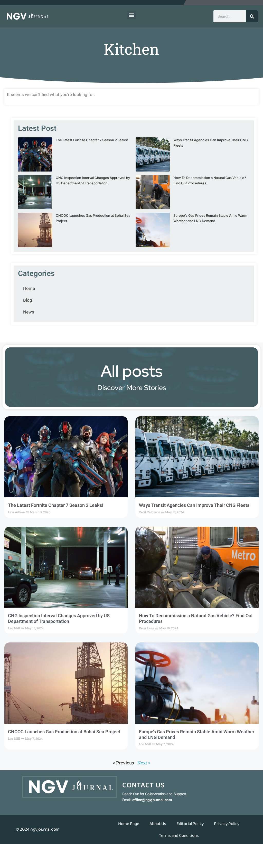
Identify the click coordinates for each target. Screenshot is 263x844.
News (28, 312)
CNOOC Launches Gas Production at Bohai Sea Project (64, 731)
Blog (27, 300)
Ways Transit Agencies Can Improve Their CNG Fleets (194, 505)
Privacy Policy (226, 823)
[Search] (252, 16)
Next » (143, 763)
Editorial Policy (190, 823)
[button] (131, 15)
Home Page (128, 823)
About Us (157, 823)
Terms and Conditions (179, 835)
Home (29, 288)
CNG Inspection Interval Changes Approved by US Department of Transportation (59, 618)
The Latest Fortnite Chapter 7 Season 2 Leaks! (92, 140)
